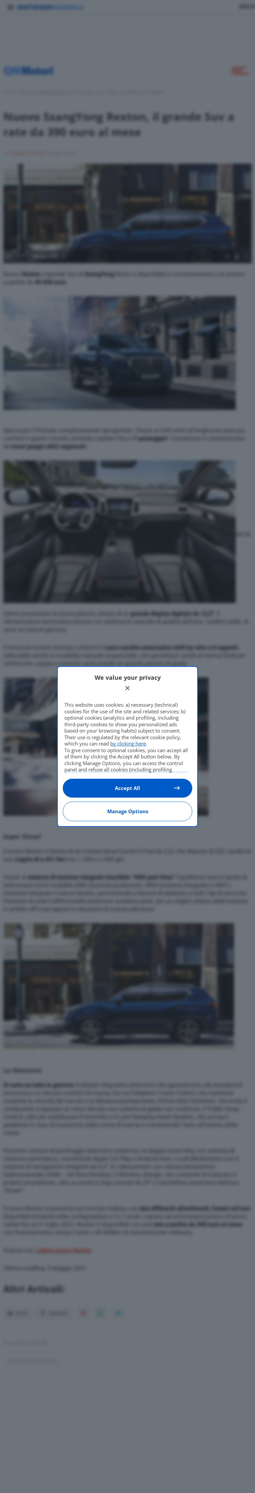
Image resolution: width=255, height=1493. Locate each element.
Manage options (127, 811)
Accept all (127, 788)
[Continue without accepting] (127, 688)
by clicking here (128, 743)
